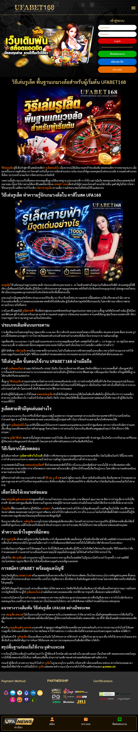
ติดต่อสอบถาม (117, 53)
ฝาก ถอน (117, 69)
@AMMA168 (108, 666)
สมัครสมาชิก (117, 61)
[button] (133, 8)
